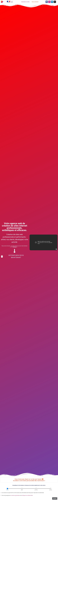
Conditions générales (15, 495)
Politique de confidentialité (27, 495)
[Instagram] (49, 2)
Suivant (54, 498)
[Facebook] (47, 2)
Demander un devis (25, 1)
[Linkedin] (52, 2)
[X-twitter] (55, 2)
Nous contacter (35, 1)
